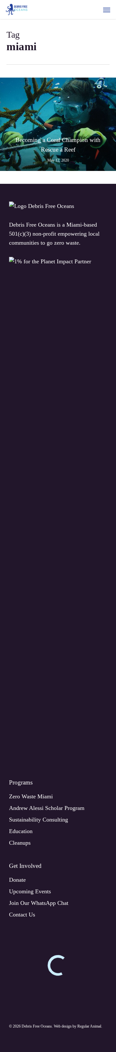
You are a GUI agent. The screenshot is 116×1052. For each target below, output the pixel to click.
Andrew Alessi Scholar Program (46, 808)
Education (21, 831)
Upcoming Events (30, 891)
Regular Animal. (89, 1026)
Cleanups (20, 843)
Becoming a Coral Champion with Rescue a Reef (58, 144)
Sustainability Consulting (38, 819)
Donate (17, 880)
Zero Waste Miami (31, 796)
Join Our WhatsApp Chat (38, 903)
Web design (63, 1026)
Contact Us (22, 914)
